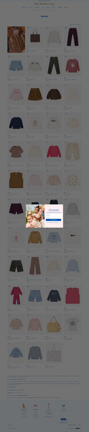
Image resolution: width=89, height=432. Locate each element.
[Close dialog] (62, 205)
